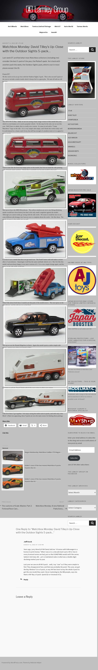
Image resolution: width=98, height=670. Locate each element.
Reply (26, 579)
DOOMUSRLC (72, 155)
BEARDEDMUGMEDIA (75, 129)
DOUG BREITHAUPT (74, 142)
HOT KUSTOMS (73, 124)
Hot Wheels (12, 26)
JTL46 (70, 111)
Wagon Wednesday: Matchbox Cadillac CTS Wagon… (43, 452)
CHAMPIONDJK (73, 120)
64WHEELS (71, 147)
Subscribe (74, 458)
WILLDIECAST (72, 133)
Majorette (43, 32)
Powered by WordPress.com (12, 662)
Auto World (68, 26)
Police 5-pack (41, 61)
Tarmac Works (82, 26)
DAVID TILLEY (72, 115)
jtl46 (20, 43)
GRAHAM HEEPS (73, 151)
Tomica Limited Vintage (41, 26)
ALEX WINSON (72, 138)
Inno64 (53, 32)
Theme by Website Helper (32, 662)
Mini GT (57, 26)
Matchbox (24, 26)
